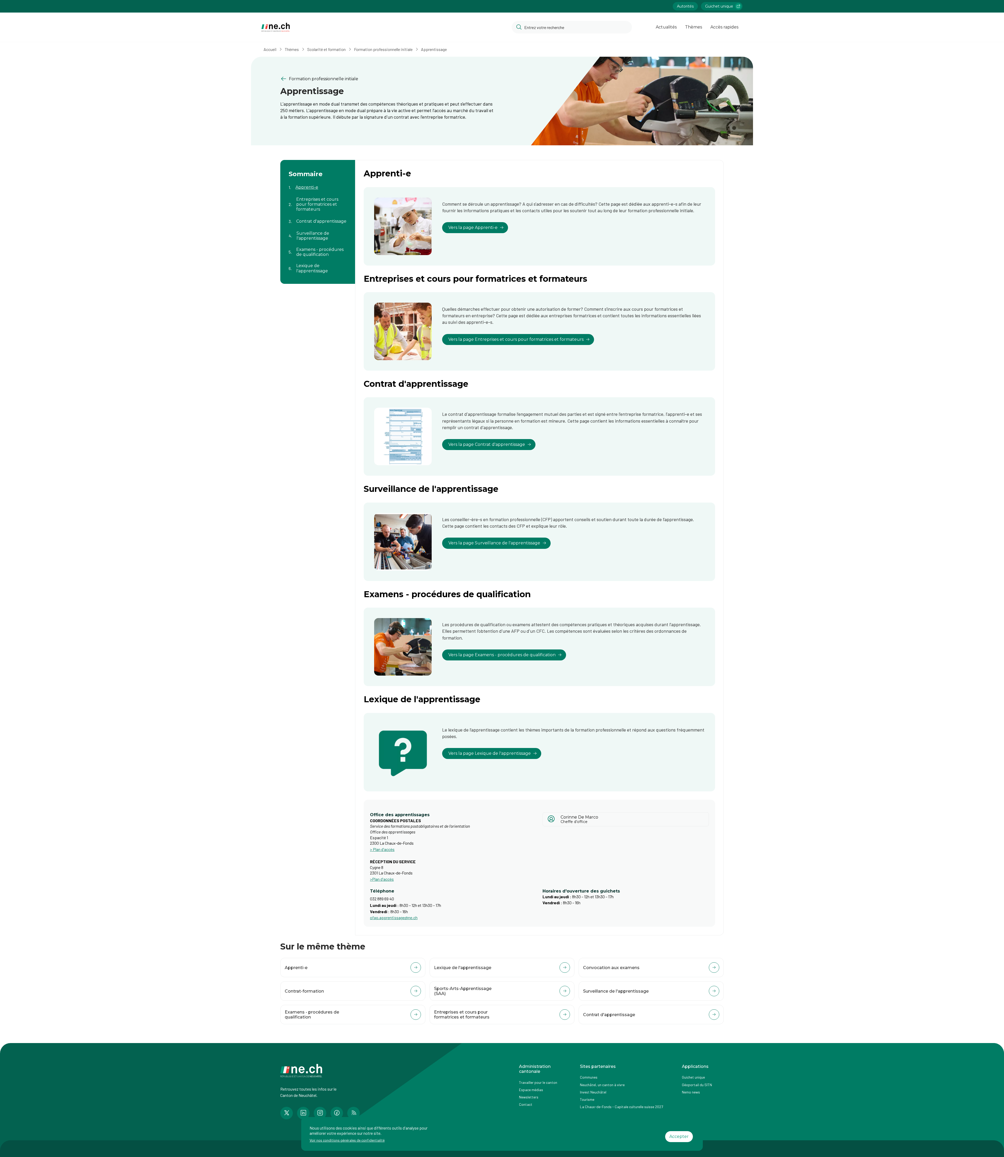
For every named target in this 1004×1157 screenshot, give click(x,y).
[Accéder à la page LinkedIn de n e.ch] (303, 1113)
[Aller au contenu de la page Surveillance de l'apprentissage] (318, 233)
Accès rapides (724, 27)
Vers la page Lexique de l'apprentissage (489, 753)
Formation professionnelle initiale (383, 49)
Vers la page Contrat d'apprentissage (486, 444)
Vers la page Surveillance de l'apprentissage (494, 542)
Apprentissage (434, 49)
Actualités (666, 27)
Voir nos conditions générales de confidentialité (347, 1140)
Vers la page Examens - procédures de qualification (502, 654)
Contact (525, 1104)
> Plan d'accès (382, 849)
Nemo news (691, 1092)
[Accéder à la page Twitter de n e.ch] (286, 1113)
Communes (588, 1077)
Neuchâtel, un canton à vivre (602, 1085)
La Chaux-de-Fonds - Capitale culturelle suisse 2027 (621, 1106)
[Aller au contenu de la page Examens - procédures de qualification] (318, 249)
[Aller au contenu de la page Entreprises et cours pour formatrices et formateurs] (318, 201)
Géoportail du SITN (697, 1085)
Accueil (270, 49)
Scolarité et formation (326, 49)
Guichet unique (719, 6)
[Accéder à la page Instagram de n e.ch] (320, 1113)
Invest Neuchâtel (593, 1092)
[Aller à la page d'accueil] (275, 27)
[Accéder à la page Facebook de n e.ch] (336, 1113)
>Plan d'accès (382, 879)
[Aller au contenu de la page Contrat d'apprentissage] (318, 218)
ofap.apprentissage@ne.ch (394, 917)
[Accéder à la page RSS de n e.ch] (353, 1113)
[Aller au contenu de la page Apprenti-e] (318, 184)
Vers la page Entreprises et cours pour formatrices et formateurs (516, 339)
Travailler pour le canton (538, 1082)
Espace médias (531, 1089)
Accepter (679, 1136)
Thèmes (693, 27)
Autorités (685, 6)
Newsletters (528, 1097)
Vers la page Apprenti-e (473, 227)
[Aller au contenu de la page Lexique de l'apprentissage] (318, 265)
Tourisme (587, 1099)
